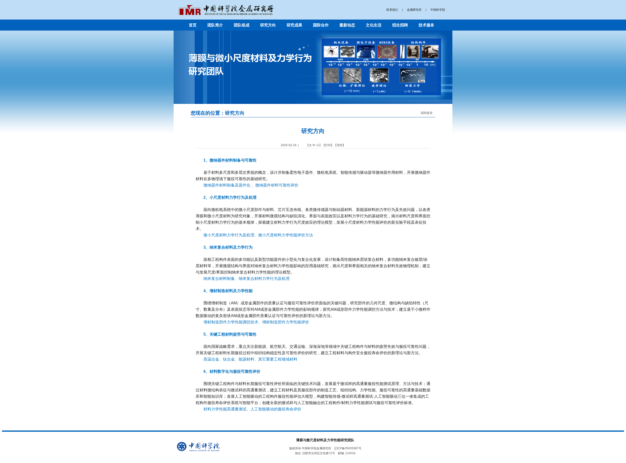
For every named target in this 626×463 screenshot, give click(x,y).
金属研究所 (414, 9)
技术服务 (426, 25)
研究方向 (268, 25)
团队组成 (241, 25)
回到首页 (427, 113)
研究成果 (294, 25)
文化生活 (373, 25)
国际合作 (321, 25)
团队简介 (215, 25)
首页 (193, 25)
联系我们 (392, 9)
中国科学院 (437, 9)
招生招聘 (400, 25)
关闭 (340, 145)
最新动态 (347, 25)
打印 (328, 145)
